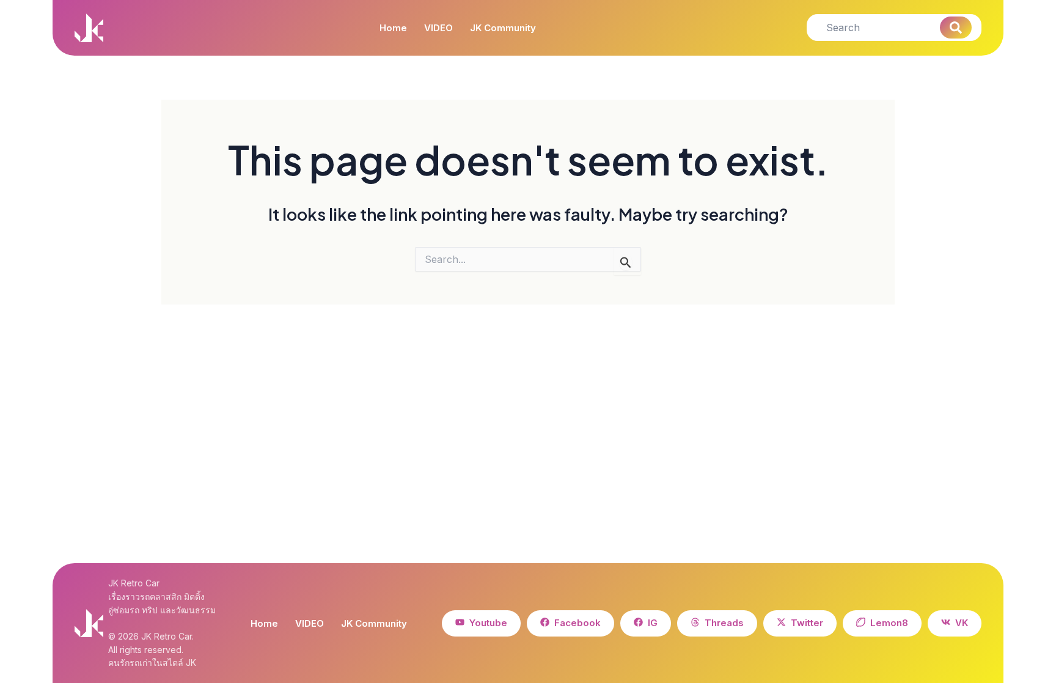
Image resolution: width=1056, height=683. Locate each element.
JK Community (503, 28)
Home (393, 28)
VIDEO (438, 28)
